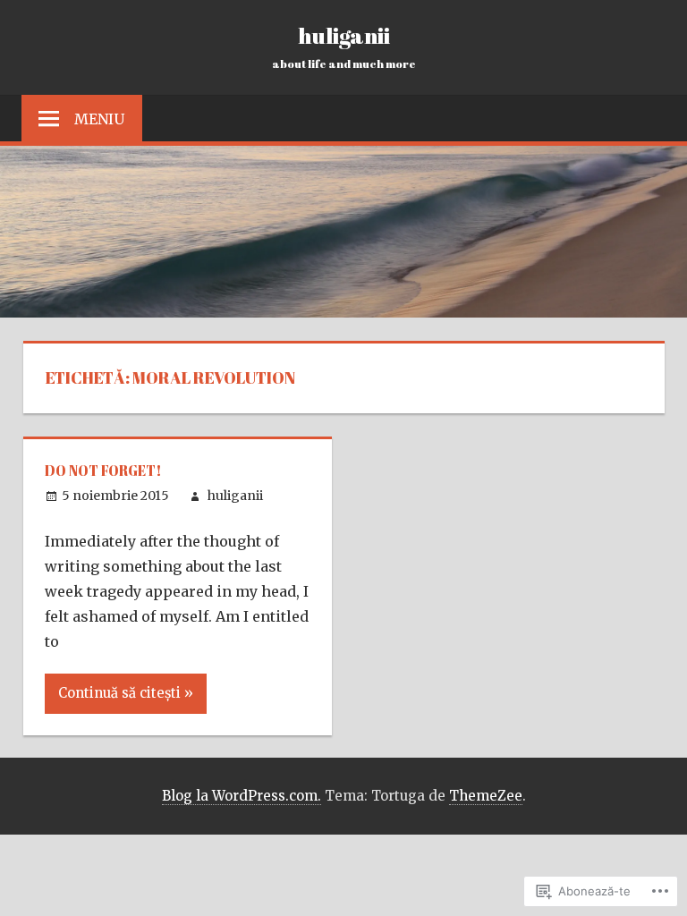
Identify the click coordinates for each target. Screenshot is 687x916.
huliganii (344, 35)
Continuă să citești (119, 692)
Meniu (99, 119)
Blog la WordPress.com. (241, 795)
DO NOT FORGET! (103, 470)
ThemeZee (485, 795)
